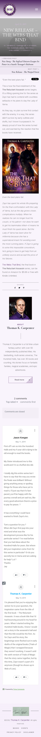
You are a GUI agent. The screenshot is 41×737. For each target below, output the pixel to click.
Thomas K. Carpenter (16, 45)
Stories (32, 45)
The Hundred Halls (15, 48)
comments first (28, 402)
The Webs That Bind (11, 265)
